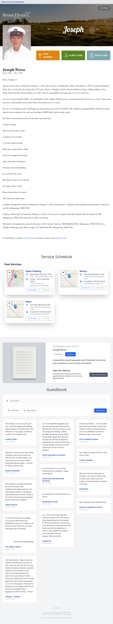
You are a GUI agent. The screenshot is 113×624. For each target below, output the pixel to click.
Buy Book (70, 354)
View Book (58, 354)
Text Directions (32, 290)
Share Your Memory (98, 375)
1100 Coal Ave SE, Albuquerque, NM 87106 (39, 284)
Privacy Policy (50, 614)
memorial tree (29, 238)
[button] (15, 276)
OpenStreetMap (59, 618)
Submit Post (100, 410)
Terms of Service (62, 614)
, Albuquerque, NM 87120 (93, 283)
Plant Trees (46, 290)
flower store (62, 238)
